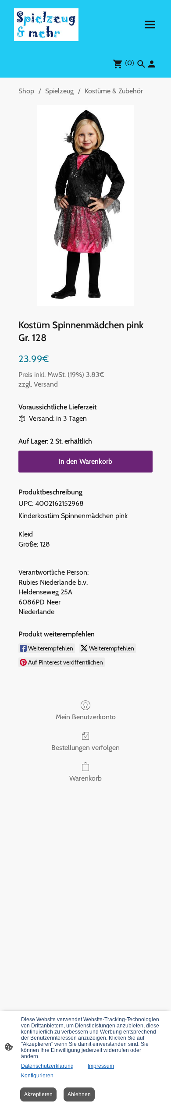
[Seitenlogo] (46, 24)
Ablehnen (79, 1094)
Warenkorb (85, 778)
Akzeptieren (38, 1094)
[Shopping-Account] (151, 64)
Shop (26, 91)
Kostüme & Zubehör (114, 91)
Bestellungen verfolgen (85, 747)
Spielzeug (59, 91)
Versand (46, 384)
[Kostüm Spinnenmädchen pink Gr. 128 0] (85, 205)
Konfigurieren (37, 1076)
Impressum (101, 1066)
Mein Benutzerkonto (86, 717)
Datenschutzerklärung (47, 1066)
